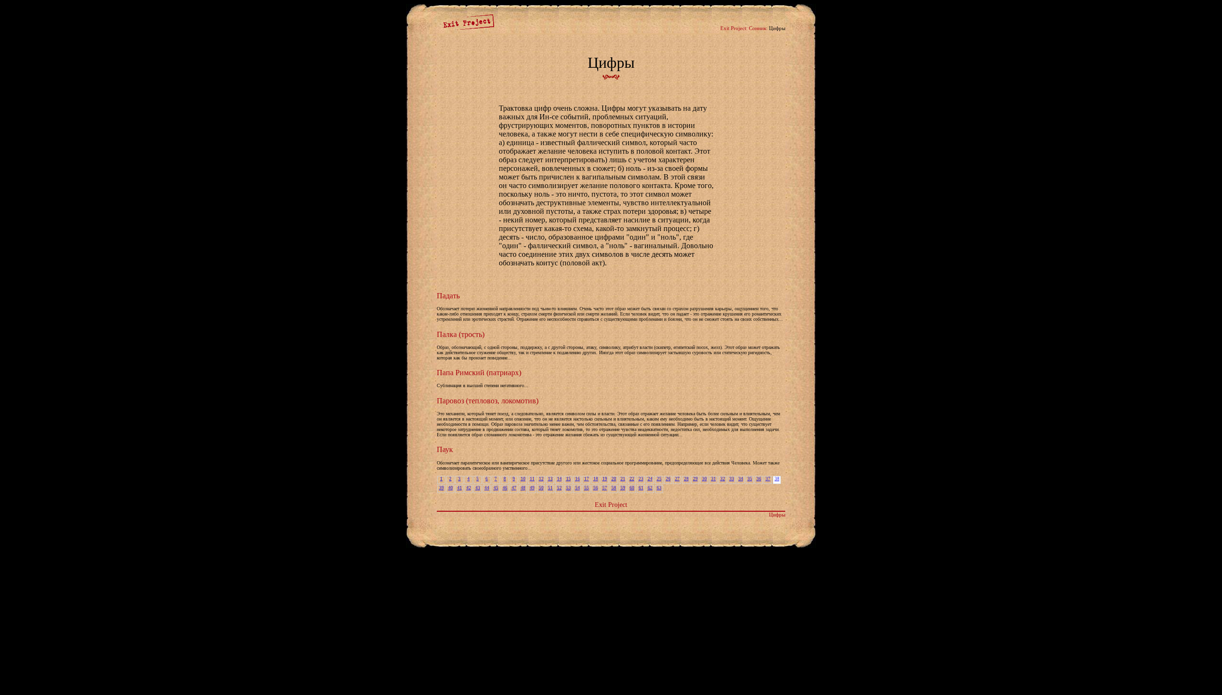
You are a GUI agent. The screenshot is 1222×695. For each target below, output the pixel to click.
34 (740, 478)
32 (722, 478)
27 (677, 478)
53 (568, 487)
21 (623, 478)
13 (550, 478)
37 (768, 478)
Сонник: (758, 28)
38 (777, 478)
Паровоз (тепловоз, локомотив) (487, 401)
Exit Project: (734, 28)
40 (450, 487)
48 (523, 487)
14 (559, 478)
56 (595, 487)
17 (586, 478)
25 (659, 478)
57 (604, 487)
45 (496, 487)
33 (731, 478)
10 (523, 478)
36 (759, 478)
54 (577, 487)
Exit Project (611, 504)
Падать (448, 296)
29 (695, 478)
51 (550, 487)
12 (541, 478)
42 (468, 487)
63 (659, 487)
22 (632, 478)
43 (477, 487)
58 (613, 487)
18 (595, 478)
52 (559, 487)
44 (487, 487)
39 (441, 487)
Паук (445, 449)
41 (459, 487)
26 (668, 478)
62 (650, 487)
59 (623, 487)
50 (541, 487)
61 (641, 487)
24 (650, 478)
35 (750, 478)
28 (686, 478)
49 (532, 487)
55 (586, 487)
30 (704, 478)
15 (568, 478)
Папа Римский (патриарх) (479, 373)
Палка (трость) (461, 334)
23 (641, 478)
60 (632, 487)
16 (577, 478)
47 (514, 487)
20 (613, 478)
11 (532, 478)
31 (713, 478)
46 (505, 487)
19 (604, 478)
